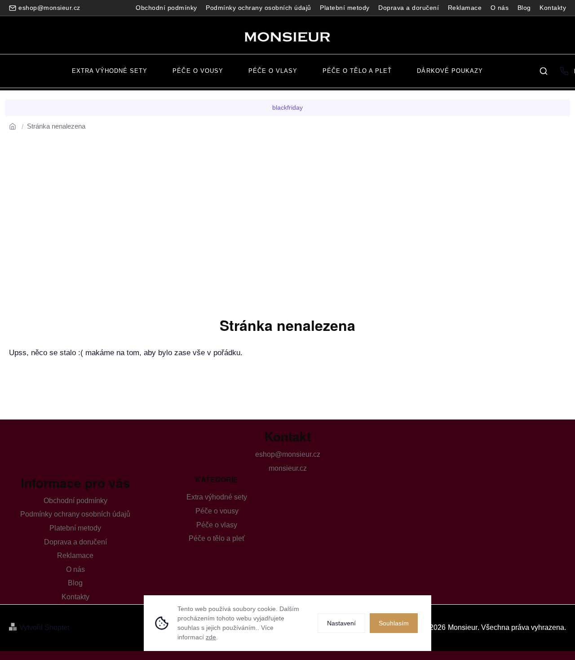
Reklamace (465, 7)
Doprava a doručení (408, 7)
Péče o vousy (217, 511)
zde (211, 637)
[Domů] (15, 126)
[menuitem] (109, 71)
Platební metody (345, 7)
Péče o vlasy (216, 525)
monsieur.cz (288, 468)
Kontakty (553, 7)
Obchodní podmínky (166, 7)
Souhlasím (394, 623)
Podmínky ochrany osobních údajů (258, 7)
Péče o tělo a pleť (217, 538)
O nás (500, 7)
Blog (524, 7)
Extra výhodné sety (216, 497)
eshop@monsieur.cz (287, 454)
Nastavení (341, 623)
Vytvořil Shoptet (44, 627)
